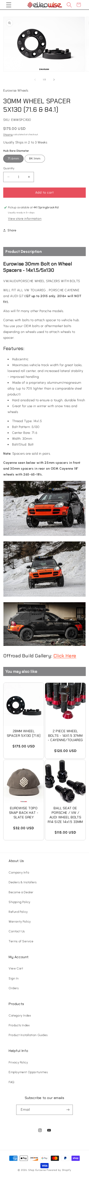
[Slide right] (54, 79)
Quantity (8, 168)
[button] (8, 5)
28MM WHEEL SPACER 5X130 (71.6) (23, 733)
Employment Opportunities (28, 1072)
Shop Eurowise (37, 1170)
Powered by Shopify (59, 1170)
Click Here (64, 656)
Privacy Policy (18, 1062)
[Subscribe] (68, 1110)
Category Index (20, 1015)
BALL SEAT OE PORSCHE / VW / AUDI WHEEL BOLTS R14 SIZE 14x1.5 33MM (65, 815)
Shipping (8, 134)
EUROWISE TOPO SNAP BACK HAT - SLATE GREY (23, 812)
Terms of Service (21, 941)
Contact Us (17, 931)
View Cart (16, 968)
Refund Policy (18, 912)
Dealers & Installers (23, 882)
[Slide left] (35, 79)
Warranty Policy (20, 921)
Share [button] (12, 230)
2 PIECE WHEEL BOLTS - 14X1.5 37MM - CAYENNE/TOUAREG (65, 735)
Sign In (14, 978)
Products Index (19, 1025)
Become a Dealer (21, 892)
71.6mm (13, 158)
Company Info (19, 872)
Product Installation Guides (28, 1035)
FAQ (11, 1082)
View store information (24, 218)
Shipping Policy (19, 902)
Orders (14, 988)
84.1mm (34, 158)
